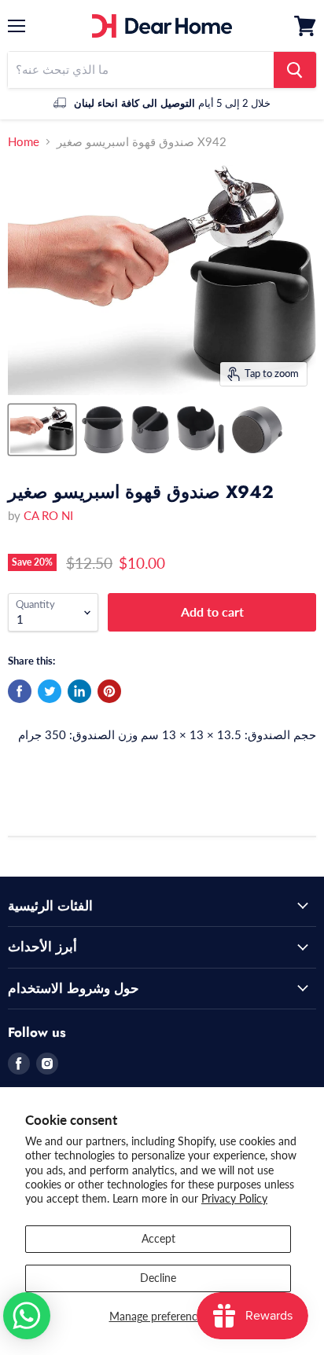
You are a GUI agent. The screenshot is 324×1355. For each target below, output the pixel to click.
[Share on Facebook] (19, 691)
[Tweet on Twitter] (49, 691)
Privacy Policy (234, 1198)
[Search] (295, 70)
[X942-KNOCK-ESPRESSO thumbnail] (42, 430)
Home (23, 141)
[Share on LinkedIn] (79, 691)
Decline (158, 1277)
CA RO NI (48, 515)
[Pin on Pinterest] (109, 691)
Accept (158, 1238)
